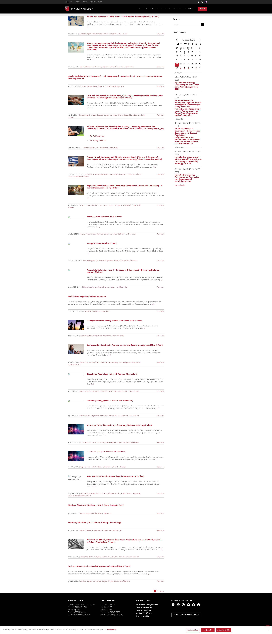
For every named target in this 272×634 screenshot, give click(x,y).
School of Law (122, 34)
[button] (125, 136)
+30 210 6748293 (113, 612)
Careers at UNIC (142, 616)
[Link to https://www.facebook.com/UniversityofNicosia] (173, 604)
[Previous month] (176, 40)
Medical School (110, 86)
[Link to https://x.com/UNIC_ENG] (178, 604)
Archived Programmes (88, 494)
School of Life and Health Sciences (122, 67)
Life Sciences (97, 67)
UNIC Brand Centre (144, 607)
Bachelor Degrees (85, 34)
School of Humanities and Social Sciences (126, 115)
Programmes (113, 34)
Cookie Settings (192, 630)
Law (97, 148)
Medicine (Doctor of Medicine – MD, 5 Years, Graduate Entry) (96, 505)
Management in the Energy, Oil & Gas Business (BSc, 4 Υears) (114, 321)
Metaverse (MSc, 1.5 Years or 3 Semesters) (106, 452)
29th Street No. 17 (107, 604)
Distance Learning (86, 86)
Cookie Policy (111, 629)
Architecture (84, 557)
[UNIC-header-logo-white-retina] (79, 7)
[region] (136, 630)
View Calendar (180, 185)
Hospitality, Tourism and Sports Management (107, 362)
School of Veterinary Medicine (111, 530)
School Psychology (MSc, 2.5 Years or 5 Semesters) (110, 401)
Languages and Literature (106, 174)
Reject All (207, 630)
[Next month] (200, 40)
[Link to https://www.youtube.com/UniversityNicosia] (188, 604)
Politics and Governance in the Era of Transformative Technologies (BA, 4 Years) (123, 17)
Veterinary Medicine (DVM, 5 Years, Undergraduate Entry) (94, 523)
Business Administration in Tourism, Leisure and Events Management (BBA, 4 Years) (125, 345)
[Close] (268, 630)
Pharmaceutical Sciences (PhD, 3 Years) (104, 217)
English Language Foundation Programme (87, 297)
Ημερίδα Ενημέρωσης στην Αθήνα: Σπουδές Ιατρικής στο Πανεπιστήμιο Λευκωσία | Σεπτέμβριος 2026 (188, 160)
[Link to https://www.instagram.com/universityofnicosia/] (183, 604)
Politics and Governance (100, 34)
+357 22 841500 (80, 612)
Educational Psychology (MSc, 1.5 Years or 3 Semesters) (112, 374)
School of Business (118, 336)
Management (97, 336)
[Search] (201, 2)
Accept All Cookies (223, 630)
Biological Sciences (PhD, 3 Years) (102, 244)
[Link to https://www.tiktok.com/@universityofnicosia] (198, 604)
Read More (160, 34)
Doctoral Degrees (89, 148)
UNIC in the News (143, 610)
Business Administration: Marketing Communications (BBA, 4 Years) (99, 566)
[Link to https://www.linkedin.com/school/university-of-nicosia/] (193, 604)
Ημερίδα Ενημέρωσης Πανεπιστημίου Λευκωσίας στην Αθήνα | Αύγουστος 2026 (187, 86)
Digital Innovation (86, 442)
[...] (88, 27)
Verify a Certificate (144, 613)
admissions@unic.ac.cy (81, 614)
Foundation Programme (92, 311)
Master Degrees (98, 86)
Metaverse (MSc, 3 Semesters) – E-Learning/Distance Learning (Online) (119, 425)
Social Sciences (134, 391)
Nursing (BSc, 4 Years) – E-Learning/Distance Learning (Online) (115, 476)
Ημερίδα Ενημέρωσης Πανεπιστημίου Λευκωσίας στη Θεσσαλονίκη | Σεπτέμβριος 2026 (187, 178)
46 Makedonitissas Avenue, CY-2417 (81, 604)
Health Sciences (97, 205)
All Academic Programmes (147, 604)
